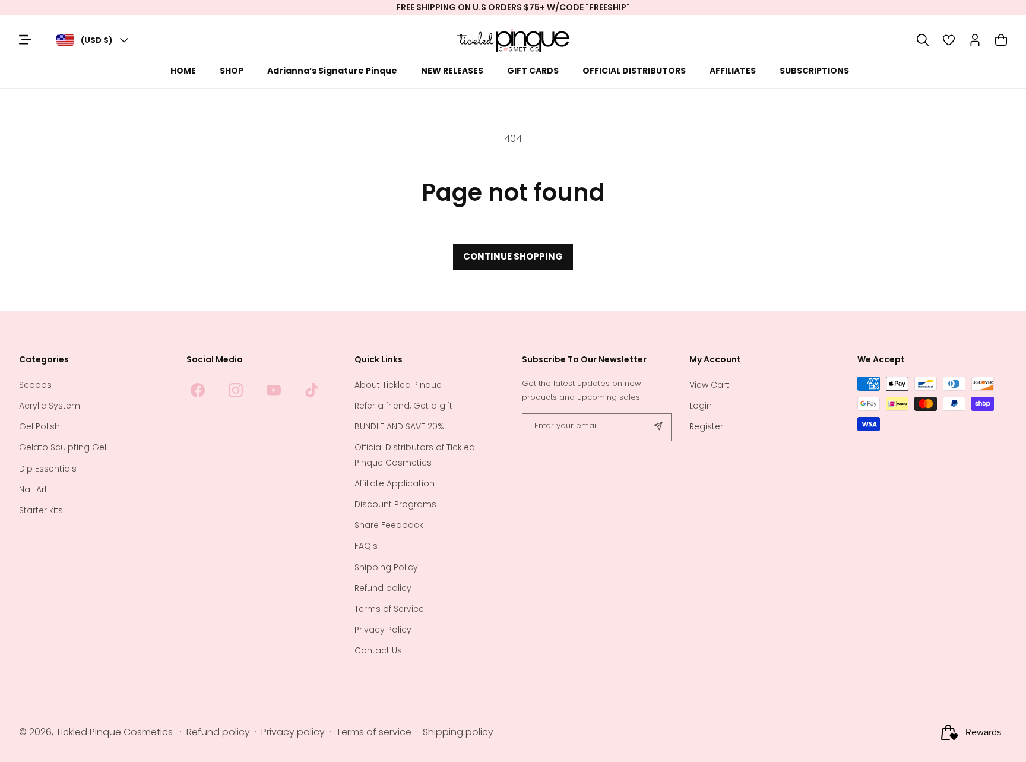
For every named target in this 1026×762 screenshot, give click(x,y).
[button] (923, 40)
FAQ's (366, 546)
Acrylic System (49, 406)
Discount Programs (395, 504)
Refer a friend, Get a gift (403, 406)
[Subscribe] (658, 427)
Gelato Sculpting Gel (62, 448)
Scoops (35, 385)
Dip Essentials (48, 469)
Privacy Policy (382, 629)
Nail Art (33, 489)
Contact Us (378, 651)
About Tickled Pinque (398, 385)
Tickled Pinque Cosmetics (114, 732)
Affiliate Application (394, 483)
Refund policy (382, 588)
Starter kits (41, 510)
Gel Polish (39, 427)
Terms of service (373, 732)
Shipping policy (458, 732)
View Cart (709, 385)
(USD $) (96, 40)
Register (706, 427)
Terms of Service (389, 609)
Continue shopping (513, 256)
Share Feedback (388, 526)
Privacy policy (293, 732)
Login (700, 406)
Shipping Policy (386, 567)
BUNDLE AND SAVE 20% (399, 427)
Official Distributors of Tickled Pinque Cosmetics (414, 455)
